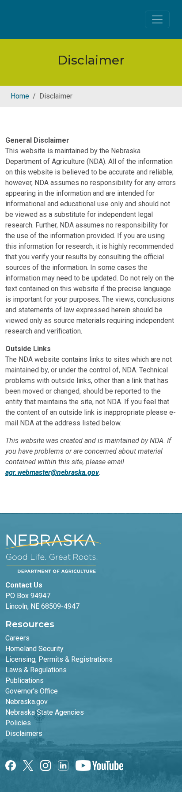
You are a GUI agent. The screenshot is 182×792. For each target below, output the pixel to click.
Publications (24, 680)
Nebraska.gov (26, 701)
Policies (18, 723)
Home (20, 96)
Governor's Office (31, 691)
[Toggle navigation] (157, 19)
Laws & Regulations (36, 670)
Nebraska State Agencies (44, 712)
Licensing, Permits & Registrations (59, 659)
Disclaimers (23, 733)
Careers (17, 638)
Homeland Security (34, 648)
